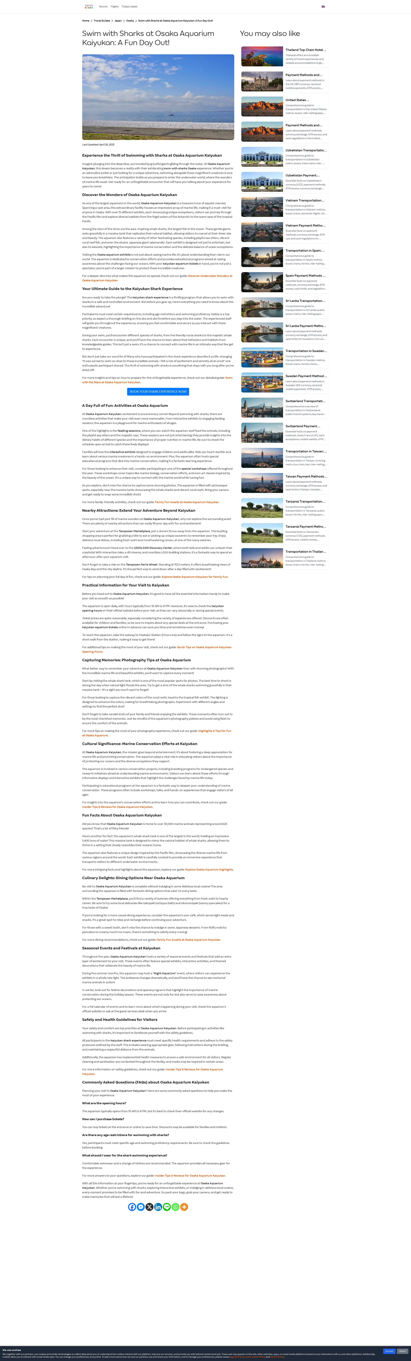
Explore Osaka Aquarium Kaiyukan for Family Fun (195, 577)
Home (85, 20)
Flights (114, 6)
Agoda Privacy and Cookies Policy (247, 1357)
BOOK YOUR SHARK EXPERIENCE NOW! (158, 391)
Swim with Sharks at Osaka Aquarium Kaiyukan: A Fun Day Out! (175, 20)
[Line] (167, 1207)
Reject (402, 1351)
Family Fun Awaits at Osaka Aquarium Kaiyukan (187, 502)
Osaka (130, 20)
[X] (149, 1207)
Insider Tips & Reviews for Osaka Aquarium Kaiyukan (117, 807)
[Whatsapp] (175, 1207)
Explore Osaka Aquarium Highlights (209, 869)
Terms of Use (277, 1357)
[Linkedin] (158, 1207)
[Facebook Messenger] (141, 1207)
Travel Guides (102, 20)
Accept (389, 1351)
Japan (118, 20)
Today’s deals (130, 6)
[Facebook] (132, 1207)
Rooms (103, 6)
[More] (184, 1207)
